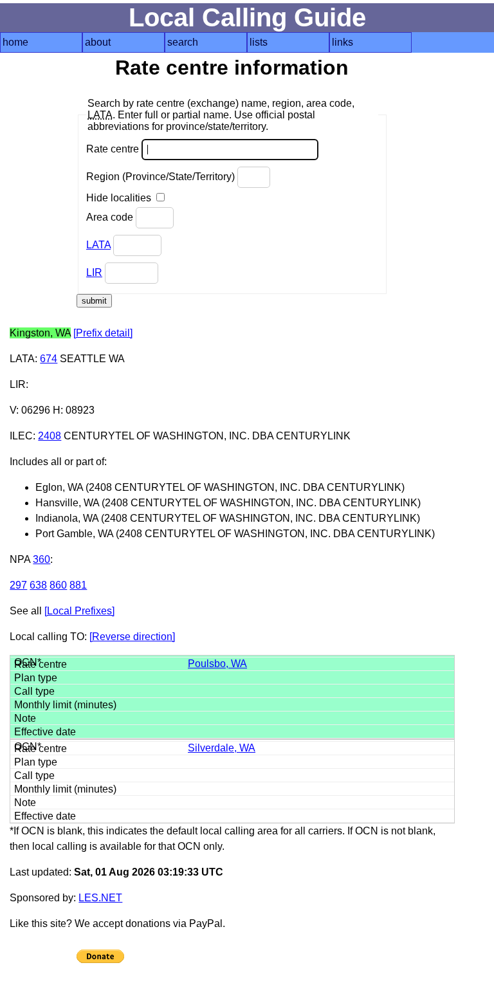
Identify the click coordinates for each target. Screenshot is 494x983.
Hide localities (120, 197)
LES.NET (100, 897)
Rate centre (114, 148)
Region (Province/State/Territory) (161, 176)
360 (41, 559)
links (342, 42)
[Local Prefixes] (79, 610)
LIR (94, 272)
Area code (111, 217)
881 (78, 585)
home (15, 42)
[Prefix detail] (103, 332)
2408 (49, 435)
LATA (98, 244)
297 (18, 585)
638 (38, 585)
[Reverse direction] (132, 636)
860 (58, 585)
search (182, 42)
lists (259, 42)
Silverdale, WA (221, 747)
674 (48, 358)
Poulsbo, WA (217, 663)
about (98, 42)
